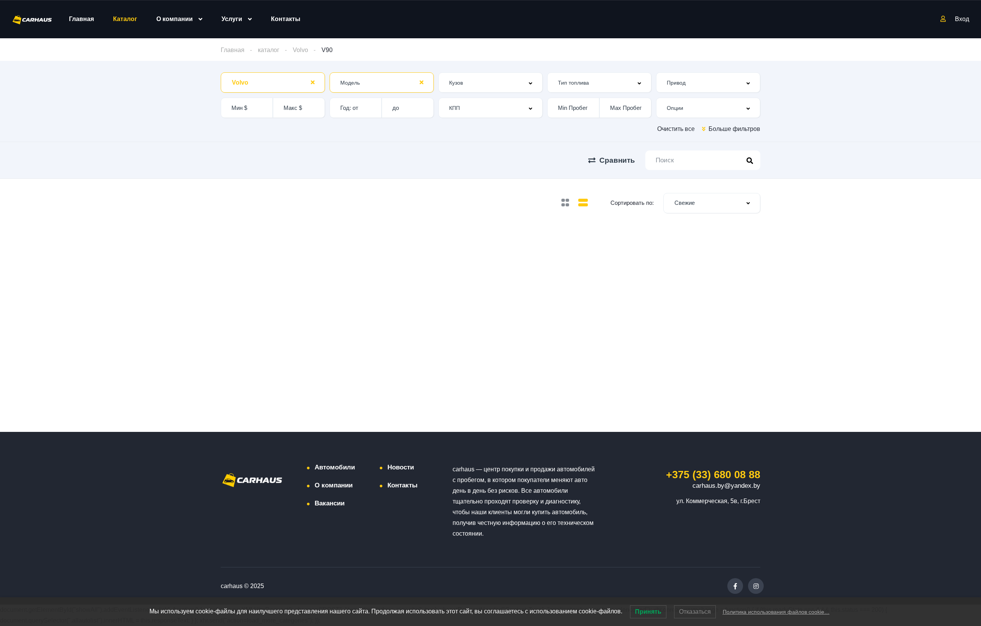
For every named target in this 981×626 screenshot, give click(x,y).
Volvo (300, 50)
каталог (268, 50)
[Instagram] (756, 586)
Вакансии (329, 503)
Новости (400, 467)
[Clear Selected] (313, 82)
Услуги (231, 19)
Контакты (285, 19)
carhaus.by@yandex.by (726, 485)
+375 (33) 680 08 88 (713, 475)
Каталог (125, 19)
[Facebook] (735, 586)
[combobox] (273, 82)
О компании (174, 19)
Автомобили (335, 467)
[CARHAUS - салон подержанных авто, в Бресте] (32, 19)
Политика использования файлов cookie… (776, 612)
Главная (81, 19)
